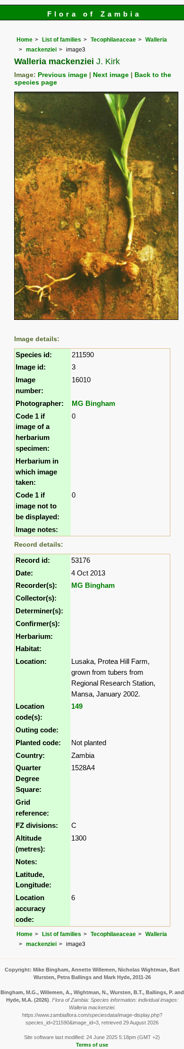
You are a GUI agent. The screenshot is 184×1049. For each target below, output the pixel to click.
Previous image (62, 74)
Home (25, 39)
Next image (111, 74)
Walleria (156, 39)
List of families (61, 39)
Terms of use (92, 1045)
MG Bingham (93, 403)
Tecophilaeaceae (113, 39)
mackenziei (41, 49)
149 (77, 706)
